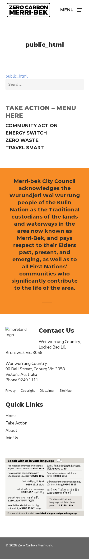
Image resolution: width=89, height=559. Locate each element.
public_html (16, 76)
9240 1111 (28, 380)
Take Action (16, 423)
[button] (71, 9)
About (11, 430)
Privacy (10, 391)
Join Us (11, 438)
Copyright (28, 391)
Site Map (66, 391)
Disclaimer (47, 391)
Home (11, 416)
